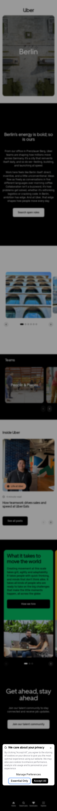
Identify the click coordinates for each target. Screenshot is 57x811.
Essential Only (19, 780)
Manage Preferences (28, 774)
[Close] (50, 748)
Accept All (40, 780)
